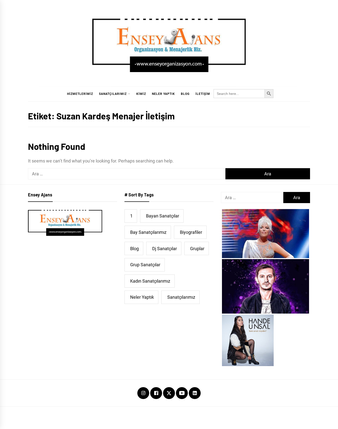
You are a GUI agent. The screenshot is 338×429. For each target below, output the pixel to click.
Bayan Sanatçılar (162, 215)
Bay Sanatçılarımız (148, 232)
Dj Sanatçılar (164, 248)
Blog (185, 94)
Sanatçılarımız (113, 94)
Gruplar (197, 248)
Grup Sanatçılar (145, 264)
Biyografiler (191, 232)
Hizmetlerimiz (80, 94)
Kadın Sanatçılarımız (150, 281)
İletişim (202, 94)
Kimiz (141, 94)
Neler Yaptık (163, 94)
